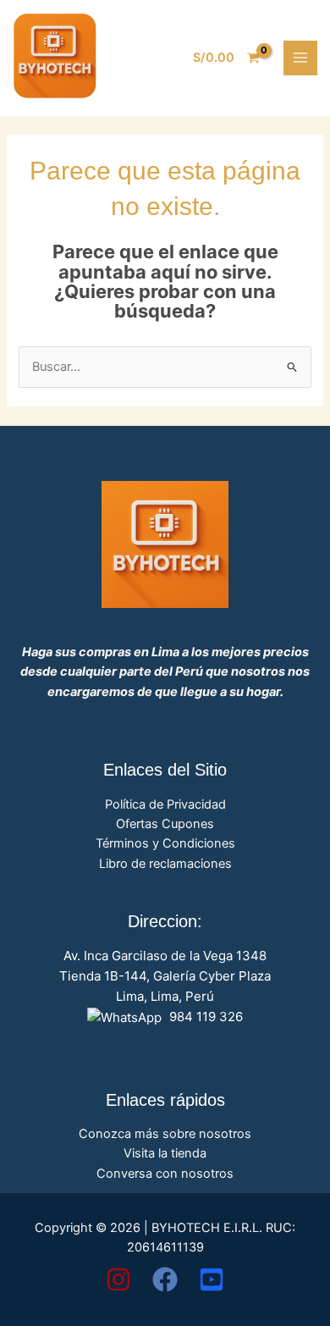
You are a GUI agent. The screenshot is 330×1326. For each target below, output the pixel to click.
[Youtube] (211, 1279)
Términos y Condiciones (165, 843)
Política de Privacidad (165, 804)
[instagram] (118, 1279)
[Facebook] (165, 1279)
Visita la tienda (165, 1153)
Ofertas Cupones (165, 824)
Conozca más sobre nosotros (165, 1133)
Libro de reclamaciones (165, 863)
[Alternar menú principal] (300, 58)
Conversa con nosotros (165, 1173)
